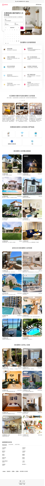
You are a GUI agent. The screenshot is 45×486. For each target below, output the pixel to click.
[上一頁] (20, 100)
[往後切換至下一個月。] (18, 27)
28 (16, 41)
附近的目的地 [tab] (4, 444)
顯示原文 (27, 1)
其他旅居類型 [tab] (11, 444)
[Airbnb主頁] (5, 4)
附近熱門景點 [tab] (17, 444)
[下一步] (24, 100)
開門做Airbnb (38, 4)
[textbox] (9, 24)
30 (5, 43)
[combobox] (14, 20)
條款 (24, 484)
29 (18, 41)
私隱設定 (20, 484)
